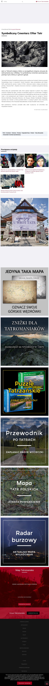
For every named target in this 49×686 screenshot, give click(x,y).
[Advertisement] (24, 13)
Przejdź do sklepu (24, 604)
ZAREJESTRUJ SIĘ (33, 613)
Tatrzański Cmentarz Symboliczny (12, 134)
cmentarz (8, 133)
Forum (24, 631)
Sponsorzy (24, 671)
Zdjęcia (24, 641)
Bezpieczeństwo (24, 648)
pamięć (19, 133)
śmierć (32, 133)
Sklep (24, 635)
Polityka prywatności (24, 667)
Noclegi (24, 651)
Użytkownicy (24, 638)
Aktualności (24, 625)
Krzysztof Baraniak (15, 29)
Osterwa (14, 133)
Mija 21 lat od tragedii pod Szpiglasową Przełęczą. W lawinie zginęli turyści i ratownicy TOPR (34, 171)
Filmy (24, 644)
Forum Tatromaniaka (42, 1)
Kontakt (24, 654)
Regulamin (24, 664)
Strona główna (24, 621)
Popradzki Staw (26, 133)
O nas (24, 660)
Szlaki (24, 628)
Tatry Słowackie (39, 133)
